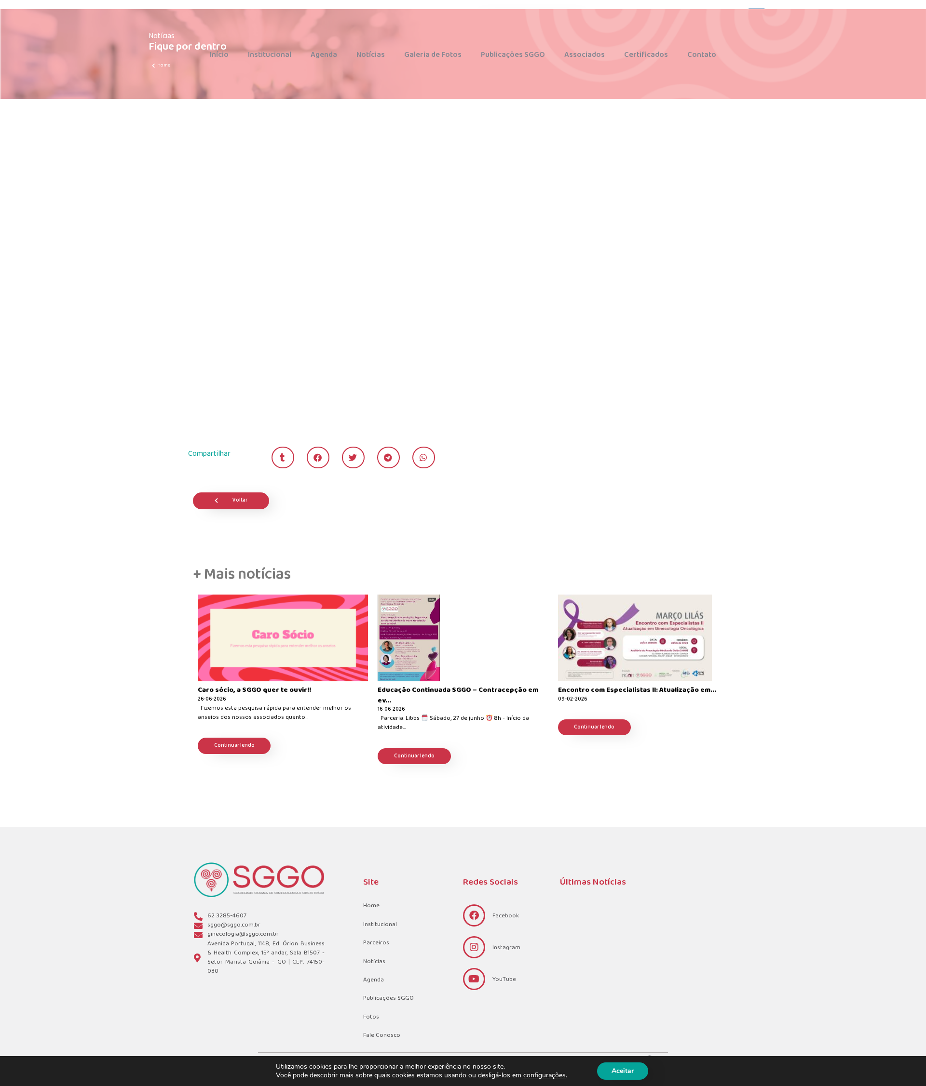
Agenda (324, 54)
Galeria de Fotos (433, 54)
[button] (283, 457)
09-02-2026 (572, 700)
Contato (701, 54)
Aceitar (623, 1070)
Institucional (269, 54)
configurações (544, 1075)
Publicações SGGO (513, 54)
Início (219, 54)
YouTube (504, 979)
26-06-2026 (212, 700)
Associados (584, 54)
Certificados (646, 54)
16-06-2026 (391, 710)
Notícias (370, 54)
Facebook (505, 916)
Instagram (506, 947)
